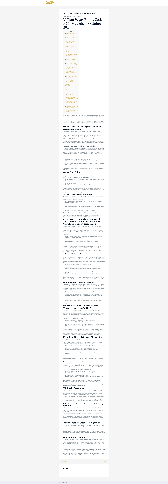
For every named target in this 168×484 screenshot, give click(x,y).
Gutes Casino (68, 111)
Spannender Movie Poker (70, 81)
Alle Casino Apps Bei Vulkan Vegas (71, 90)
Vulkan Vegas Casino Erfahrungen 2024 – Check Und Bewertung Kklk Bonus (71, 64)
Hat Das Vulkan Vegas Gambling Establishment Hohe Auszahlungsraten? (71, 34)
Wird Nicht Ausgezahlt (69, 62)
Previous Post (65, 461)
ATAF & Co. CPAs (50, 4)
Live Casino (68, 85)
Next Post (104, 461)
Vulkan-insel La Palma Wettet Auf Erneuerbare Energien (83, 471)
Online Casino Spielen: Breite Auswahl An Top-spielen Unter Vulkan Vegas (72, 98)
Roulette (67, 84)
